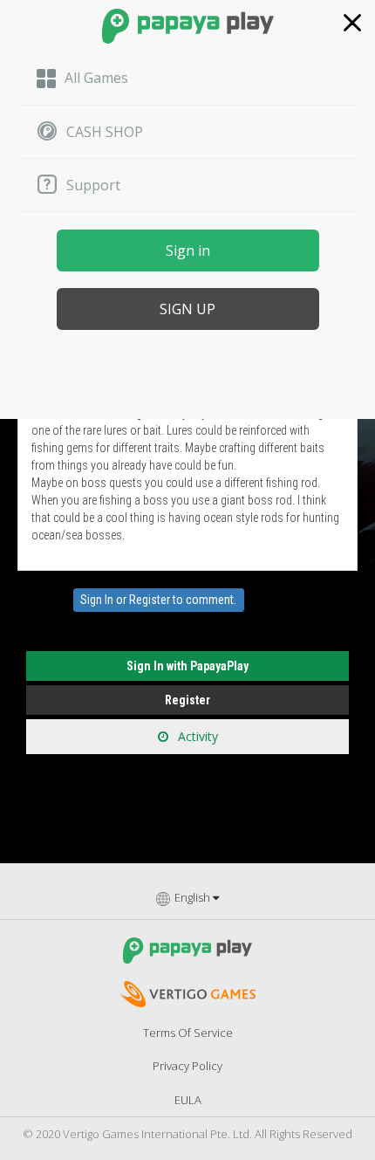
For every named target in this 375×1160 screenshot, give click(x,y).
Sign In (96, 600)
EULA (187, 1100)
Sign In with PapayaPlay (187, 666)
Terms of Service (188, 1032)
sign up (187, 309)
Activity (196, 736)
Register (149, 600)
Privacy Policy (187, 1066)
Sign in (188, 250)
